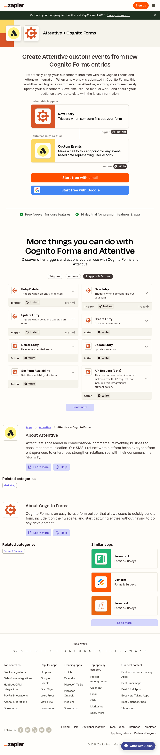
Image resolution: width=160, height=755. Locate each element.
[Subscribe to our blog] (49, 730)
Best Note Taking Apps (135, 695)
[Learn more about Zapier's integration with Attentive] (11, 433)
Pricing (65, 726)
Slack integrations (15, 672)
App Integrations (121, 733)
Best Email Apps (131, 683)
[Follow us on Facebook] (20, 730)
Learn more (41, 467)
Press (112, 726)
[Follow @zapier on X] (34, 730)
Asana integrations (15, 701)
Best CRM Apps (131, 689)
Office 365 (47, 701)
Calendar (96, 687)
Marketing (96, 706)
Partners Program (145, 733)
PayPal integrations (16, 695)
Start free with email (80, 178)
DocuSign (47, 689)
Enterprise (134, 726)
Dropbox (46, 672)
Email (93, 693)
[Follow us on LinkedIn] (27, 730)
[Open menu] (153, 5)
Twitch (68, 672)
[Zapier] (14, 5)
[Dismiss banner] (155, 15)
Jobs (121, 726)
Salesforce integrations (18, 678)
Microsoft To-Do (74, 684)
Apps (29, 427)
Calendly (69, 678)
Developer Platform (93, 726)
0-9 (15, 650)
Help (64, 467)
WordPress (47, 695)
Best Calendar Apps (133, 701)
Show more (11, 708)
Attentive (45, 427)
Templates (149, 726)
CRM (93, 700)
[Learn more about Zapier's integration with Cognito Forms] (11, 510)
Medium (69, 701)
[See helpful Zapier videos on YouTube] (41, 730)
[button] (80, 190)
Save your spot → (118, 15)
